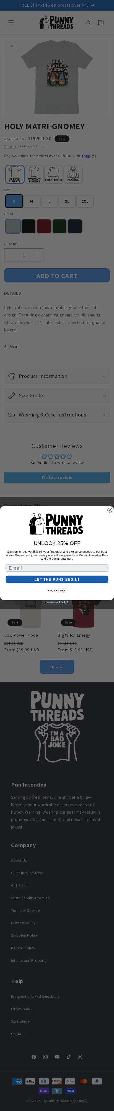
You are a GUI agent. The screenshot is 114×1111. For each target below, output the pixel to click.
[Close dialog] (110, 510)
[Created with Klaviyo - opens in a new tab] (57, 602)
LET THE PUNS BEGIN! (57, 579)
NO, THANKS (57, 590)
